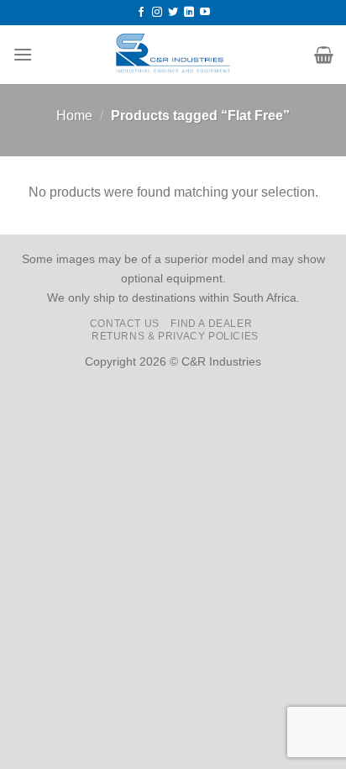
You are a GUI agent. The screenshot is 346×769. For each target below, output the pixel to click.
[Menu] (23, 54)
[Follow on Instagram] (157, 12)
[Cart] (323, 54)
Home (74, 115)
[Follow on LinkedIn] (189, 12)
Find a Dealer (211, 323)
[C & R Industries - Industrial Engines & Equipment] (173, 54)
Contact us (125, 323)
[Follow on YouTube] (205, 12)
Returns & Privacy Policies (175, 336)
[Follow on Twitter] (173, 12)
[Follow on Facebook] (141, 12)
